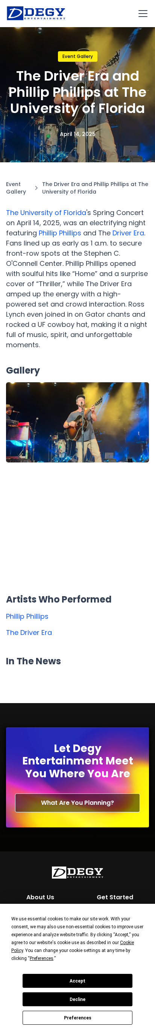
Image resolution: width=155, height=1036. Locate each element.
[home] (36, 13)
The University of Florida (46, 212)
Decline (77, 999)
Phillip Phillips (60, 233)
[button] (141, 14)
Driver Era (128, 233)
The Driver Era (29, 632)
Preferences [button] (41, 958)
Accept (77, 981)
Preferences (77, 1018)
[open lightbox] (77, 422)
